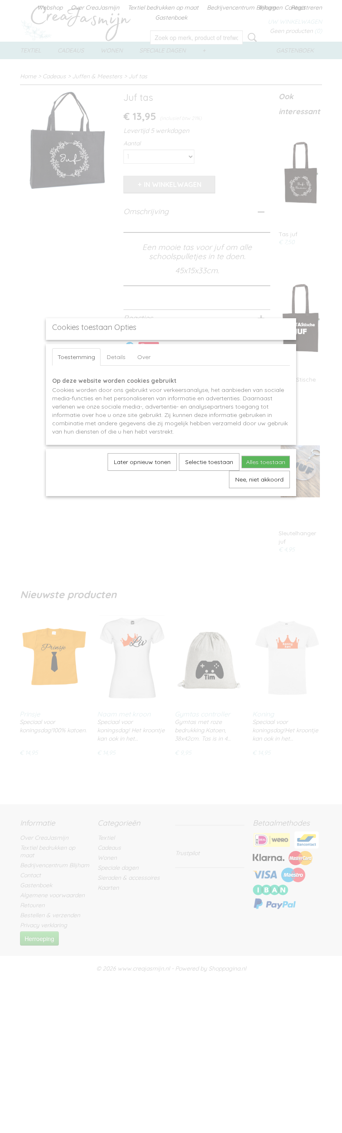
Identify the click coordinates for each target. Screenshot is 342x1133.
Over (144, 357)
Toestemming (76, 357)
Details (116, 357)
